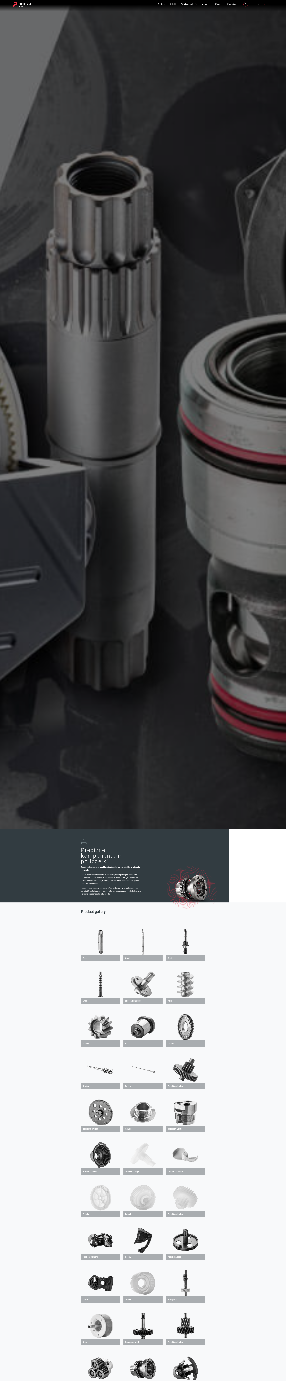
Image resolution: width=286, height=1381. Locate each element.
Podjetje (161, 4)
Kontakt (218, 4)
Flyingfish (231, 4)
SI (258, 4)
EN (264, 4)
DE (269, 4)
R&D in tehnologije (189, 4)
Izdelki (173, 4)
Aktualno (206, 4)
